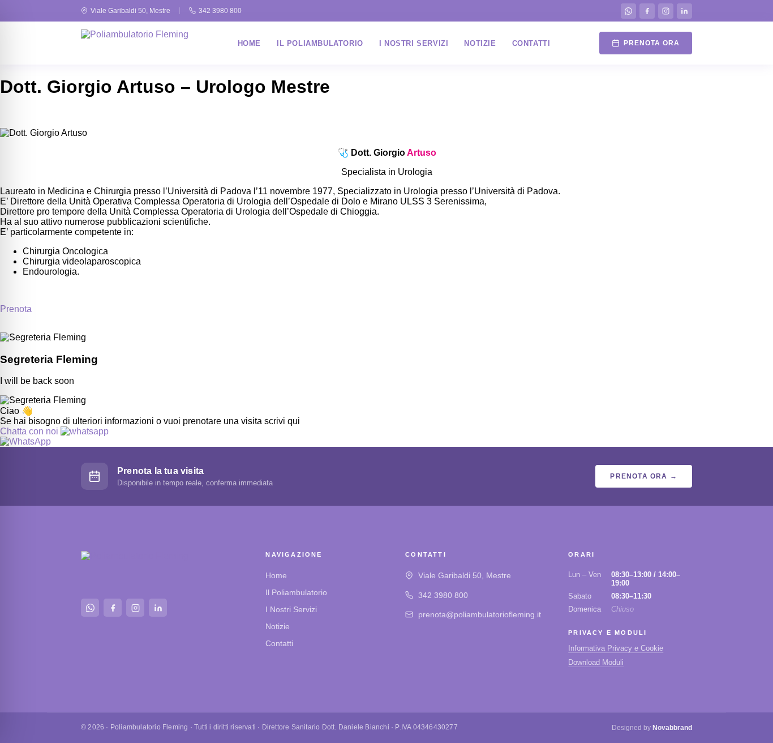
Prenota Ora (652, 43)
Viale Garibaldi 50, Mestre (130, 10)
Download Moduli (596, 662)
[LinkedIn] (684, 11)
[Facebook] (647, 11)
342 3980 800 (220, 10)
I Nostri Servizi (414, 43)
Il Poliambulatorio (320, 43)
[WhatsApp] (628, 11)
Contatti (531, 43)
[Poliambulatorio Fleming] (134, 43)
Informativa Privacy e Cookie (615, 648)
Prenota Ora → (643, 476)
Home (249, 43)
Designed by (652, 727)
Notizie (480, 43)
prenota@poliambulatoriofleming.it (479, 614)
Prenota (16, 309)
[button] (54, 431)
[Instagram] (665, 11)
